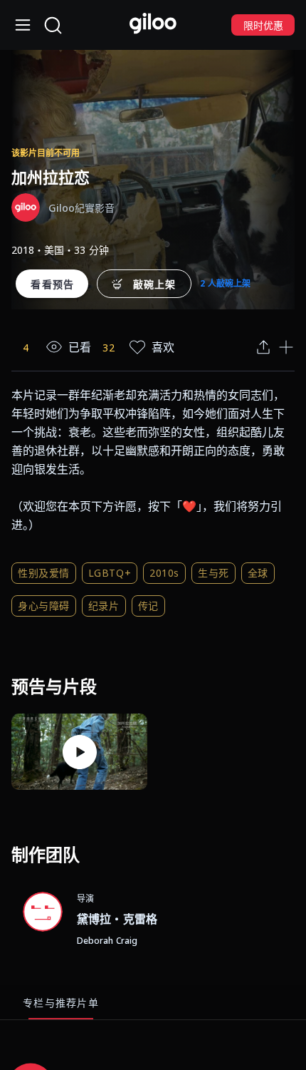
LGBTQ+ (109, 573)
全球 (258, 573)
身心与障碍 (44, 605)
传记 (148, 605)
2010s (164, 573)
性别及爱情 (44, 573)
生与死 (213, 573)
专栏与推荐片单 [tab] (61, 1002)
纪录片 (104, 605)
